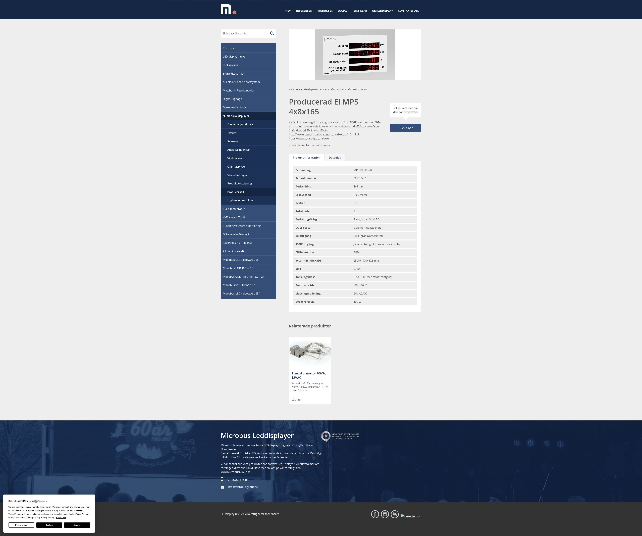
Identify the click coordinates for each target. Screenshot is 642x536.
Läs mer (297, 399)
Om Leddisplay (382, 11)
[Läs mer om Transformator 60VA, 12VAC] (310, 367)
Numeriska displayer (307, 89)
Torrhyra (228, 48)
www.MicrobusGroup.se (235, 472)
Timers (231, 133)
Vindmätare (234, 158)
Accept (77, 525)
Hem (288, 11)
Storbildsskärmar (234, 73)
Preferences (21, 525)
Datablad (335, 157)
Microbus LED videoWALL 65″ (241, 293)
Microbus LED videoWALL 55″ (241, 260)
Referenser (304, 11)
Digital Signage (232, 99)
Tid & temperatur (234, 209)
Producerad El (327, 89)
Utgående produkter (240, 200)
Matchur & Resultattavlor (238, 90)
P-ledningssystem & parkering (242, 226)
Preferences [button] (61, 517)
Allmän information (235, 251)
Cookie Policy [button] (75, 514)
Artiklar (360, 11)
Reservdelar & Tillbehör (237, 243)
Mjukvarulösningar (235, 107)
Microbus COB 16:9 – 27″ (238, 268)
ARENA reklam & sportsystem (241, 82)
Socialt (343, 11)
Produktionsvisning (239, 183)
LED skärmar (231, 65)
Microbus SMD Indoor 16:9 (239, 285)
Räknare (232, 141)
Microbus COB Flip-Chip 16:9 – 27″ (244, 276)
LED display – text (234, 56)
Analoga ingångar (238, 150)
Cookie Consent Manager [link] (19, 501)
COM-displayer (236, 166)
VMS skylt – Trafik (234, 217)
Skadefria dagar (237, 175)
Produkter (325, 11)
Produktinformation (306, 157)
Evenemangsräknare (240, 124)
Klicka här (406, 128)
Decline (49, 525)
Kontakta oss (408, 11)
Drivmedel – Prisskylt (236, 234)
